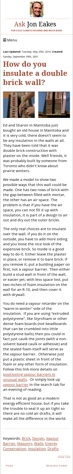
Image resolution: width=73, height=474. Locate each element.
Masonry (24, 443)
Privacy (9, 465)
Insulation (37, 448)
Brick (26, 438)
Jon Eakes (35, 23)
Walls (38, 443)
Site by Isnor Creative (56, 465)
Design (38, 438)
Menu (11, 40)
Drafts (53, 448)
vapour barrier (16, 384)
